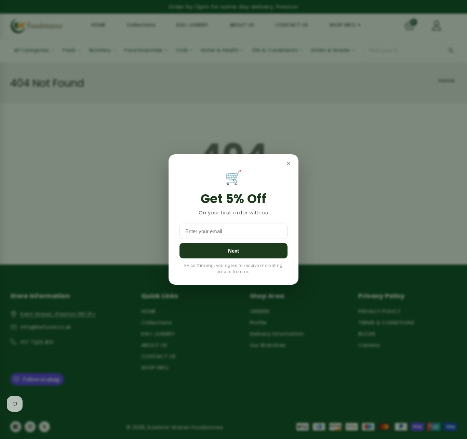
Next (233, 251)
